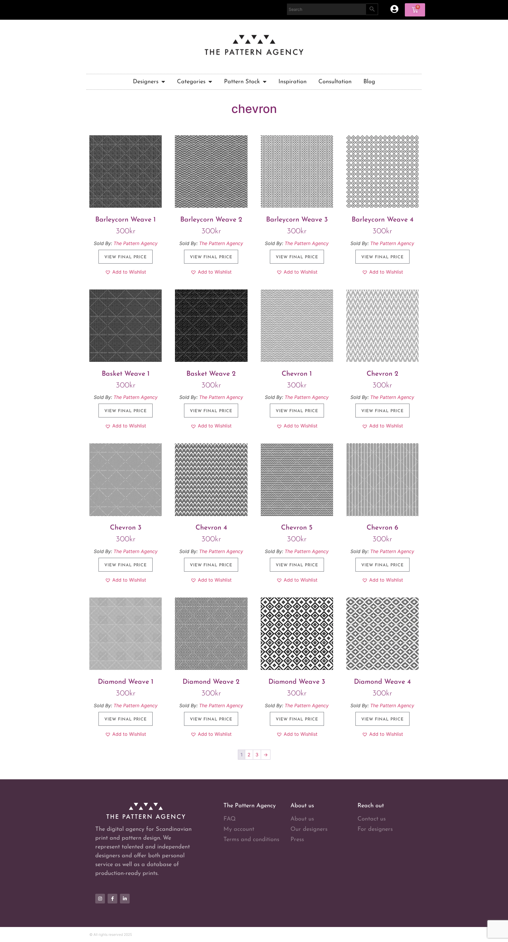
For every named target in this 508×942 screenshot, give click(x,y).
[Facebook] (112, 898)
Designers (145, 82)
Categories (191, 82)
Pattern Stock (242, 82)
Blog (369, 82)
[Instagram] (100, 898)
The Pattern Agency (135, 243)
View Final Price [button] (125, 257)
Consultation (335, 82)
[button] (125, 271)
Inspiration (292, 82)
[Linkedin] (125, 898)
